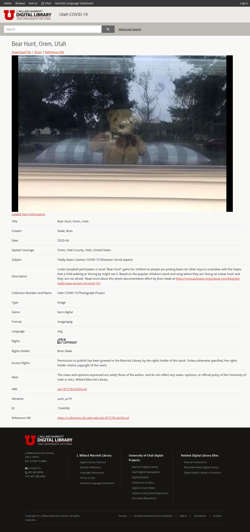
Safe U (183, 516)
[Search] (108, 29)
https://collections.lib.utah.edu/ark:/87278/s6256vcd (93, 418)
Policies (217, 516)
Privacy (122, 516)
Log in (244, 3)
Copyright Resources (92, 472)
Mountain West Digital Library (201, 467)
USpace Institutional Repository (150, 493)
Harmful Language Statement (74, 3)
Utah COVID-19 (73, 14)
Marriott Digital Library (145, 467)
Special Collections (90, 467)
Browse (20, 3)
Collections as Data (143, 482)
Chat (47, 3)
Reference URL (54, 52)
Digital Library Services (93, 462)
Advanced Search (130, 29)
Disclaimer (200, 516)
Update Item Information (28, 214)
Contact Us (34, 468)
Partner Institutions (195, 462)
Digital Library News (143, 488)
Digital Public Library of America (202, 472)
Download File (21, 52)
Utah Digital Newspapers (146, 472)
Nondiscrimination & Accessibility (153, 516)
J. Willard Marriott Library (39, 453)
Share (38, 52)
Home (8, 3)
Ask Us (33, 3)
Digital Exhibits (140, 477)
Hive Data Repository (144, 498)
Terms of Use (87, 478)
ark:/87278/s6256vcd (72, 389)
